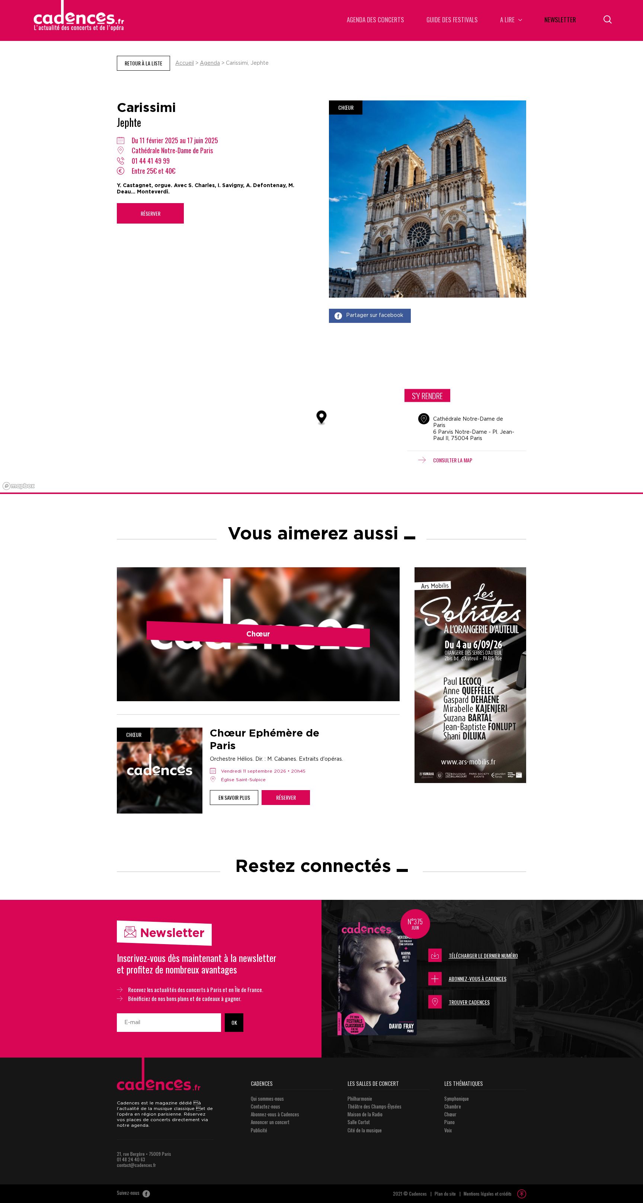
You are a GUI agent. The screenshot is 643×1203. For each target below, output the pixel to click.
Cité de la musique (365, 1130)
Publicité (259, 1130)
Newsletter (560, 20)
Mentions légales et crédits (488, 1193)
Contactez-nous (265, 1106)
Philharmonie (360, 1098)
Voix (448, 1130)
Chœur (450, 1114)
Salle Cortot (359, 1122)
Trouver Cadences (469, 1002)
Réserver (150, 213)
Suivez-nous (129, 1193)
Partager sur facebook (374, 315)
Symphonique (456, 1098)
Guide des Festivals (452, 20)
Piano (449, 1122)
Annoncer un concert (270, 1122)
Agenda (210, 63)
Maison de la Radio (365, 1114)
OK (234, 1022)
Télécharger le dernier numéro (483, 955)
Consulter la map (452, 459)
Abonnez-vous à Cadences (477, 978)
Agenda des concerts (375, 20)
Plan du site (445, 1193)
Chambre (452, 1106)
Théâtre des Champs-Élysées (375, 1106)
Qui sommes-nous (267, 1098)
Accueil (184, 63)
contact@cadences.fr (136, 1165)
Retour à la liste (143, 63)
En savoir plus (234, 797)
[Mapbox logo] (18, 486)
